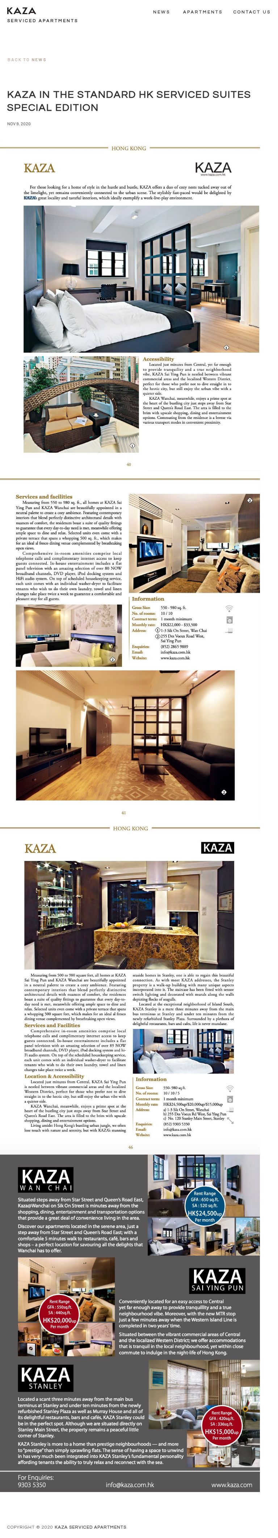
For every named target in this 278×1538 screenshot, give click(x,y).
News (161, 12)
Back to (27, 59)
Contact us (252, 12)
